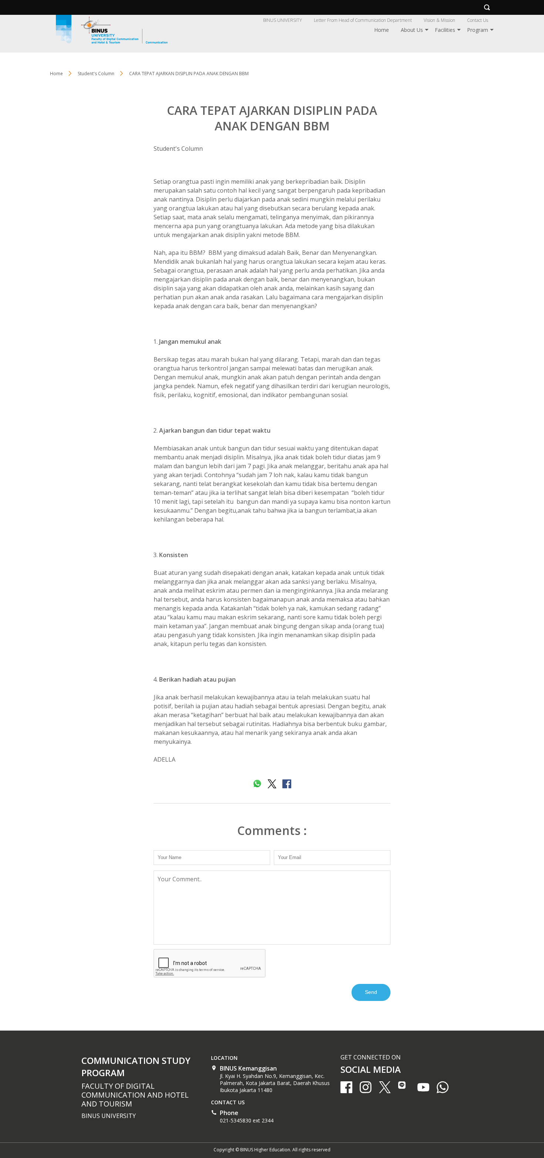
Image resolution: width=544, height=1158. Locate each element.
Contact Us (477, 20)
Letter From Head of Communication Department (363, 20)
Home (381, 29)
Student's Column (178, 149)
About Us (412, 29)
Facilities (445, 29)
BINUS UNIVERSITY (282, 20)
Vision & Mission (439, 20)
